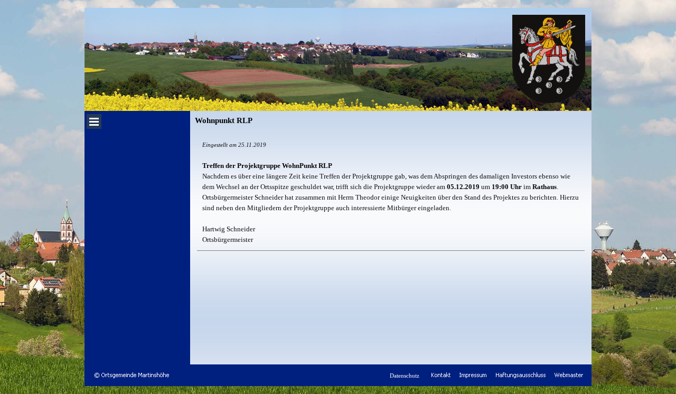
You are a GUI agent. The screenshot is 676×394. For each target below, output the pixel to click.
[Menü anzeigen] (94, 121)
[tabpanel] (390, 192)
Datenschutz (404, 376)
